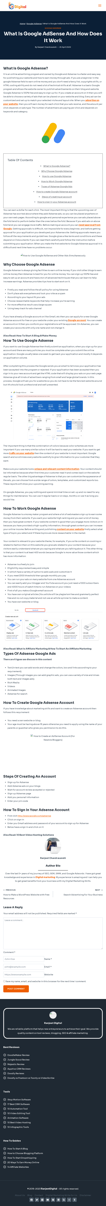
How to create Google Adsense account (56, 191)
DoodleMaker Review (18, 1055)
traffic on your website (21, 453)
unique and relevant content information (56, 469)
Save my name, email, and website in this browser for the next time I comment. (46, 981)
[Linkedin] (58, 1200)
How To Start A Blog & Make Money (36, 335)
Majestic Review (16, 1064)
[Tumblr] (74, 1200)
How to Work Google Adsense (56, 181)
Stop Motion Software (19, 1099)
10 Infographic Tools (18, 1127)
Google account (77, 320)
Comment (9, 952)
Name (48, 959)
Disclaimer (85, 1195)
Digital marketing (45, 877)
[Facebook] (31, 1200)
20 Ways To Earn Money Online (23, 1162)
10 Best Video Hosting (19, 1122)
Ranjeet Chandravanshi (47, 47)
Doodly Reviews (15, 1073)
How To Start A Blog (17, 1148)
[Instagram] (42, 1200)
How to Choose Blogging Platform (25, 1153)
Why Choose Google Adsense (56, 171)
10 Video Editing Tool (18, 1113)
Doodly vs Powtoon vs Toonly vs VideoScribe (31, 1078)
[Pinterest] (53, 1200)
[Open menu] (100, 5)
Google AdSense (53, 28)
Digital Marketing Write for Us (61, 1195)
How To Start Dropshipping (22, 1158)
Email (48, 966)
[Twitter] (37, 1200)
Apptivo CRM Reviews (19, 1069)
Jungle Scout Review (18, 1059)
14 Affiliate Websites (18, 1167)
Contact (39, 1195)
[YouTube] (48, 1200)
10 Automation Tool (17, 1108)
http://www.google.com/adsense (34, 815)
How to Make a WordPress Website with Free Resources (26, 894)
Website (48, 974)
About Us (20, 1195)
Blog (29, 1195)
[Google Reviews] (64, 1200)
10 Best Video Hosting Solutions (35, 834)
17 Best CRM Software (18, 1104)
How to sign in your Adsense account (56, 202)
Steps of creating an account (57, 196)
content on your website (70, 529)
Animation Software (18, 1118)
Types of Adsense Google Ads (56, 186)
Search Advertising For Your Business (83, 892)
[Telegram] (69, 1200)
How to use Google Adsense (56, 176)
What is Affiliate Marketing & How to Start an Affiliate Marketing (54, 648)
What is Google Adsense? (56, 166)
